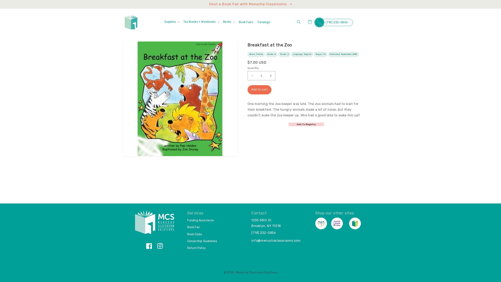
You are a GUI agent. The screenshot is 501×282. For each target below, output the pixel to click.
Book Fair (193, 227)
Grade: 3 (284, 54)
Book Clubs (194, 234)
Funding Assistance (200, 220)
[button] (171, 22)
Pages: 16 (320, 54)
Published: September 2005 (343, 54)
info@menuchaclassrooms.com (276, 240)
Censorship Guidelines (202, 241)
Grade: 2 (271, 54)
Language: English (302, 54)
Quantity (253, 68)
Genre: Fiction (256, 54)
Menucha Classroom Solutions (256, 272)
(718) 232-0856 (337, 22)
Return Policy (196, 248)
